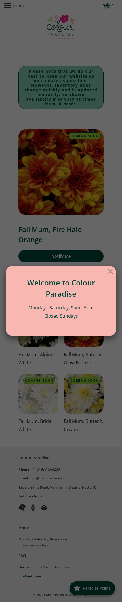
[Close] (110, 272)
